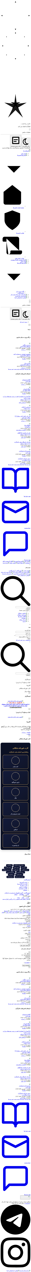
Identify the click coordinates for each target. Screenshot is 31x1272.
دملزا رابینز (23, 463)
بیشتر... (28, 734)
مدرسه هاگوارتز (24, 870)
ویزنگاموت (9, 865)
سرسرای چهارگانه (6, 870)
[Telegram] (15, 1234)
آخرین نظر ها (23, 885)
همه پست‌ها (10, 369)
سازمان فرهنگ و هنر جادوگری (22, 442)
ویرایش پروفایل (21, 615)
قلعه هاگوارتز (15, 870)
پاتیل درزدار (27, 363)
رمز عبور (28, 633)
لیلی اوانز (23, 437)
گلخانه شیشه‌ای (26, 380)
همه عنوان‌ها (27, 369)
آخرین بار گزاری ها (22, 884)
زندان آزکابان (27, 408)
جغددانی (23, 618)
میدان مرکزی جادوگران (19, 865)
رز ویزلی (23, 349)
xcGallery (27, 962)
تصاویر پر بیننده (23, 887)
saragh (28, 732)
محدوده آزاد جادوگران (24, 451)
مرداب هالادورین (26, 460)
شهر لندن (27, 381)
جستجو (28, 608)
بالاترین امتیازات (23, 888)
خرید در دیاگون (26, 345)
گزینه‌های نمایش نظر (25, 945)
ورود (29, 638)
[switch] (26, 142)
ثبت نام (18, 640)
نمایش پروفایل (22, 613)
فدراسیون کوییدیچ (10, 872)
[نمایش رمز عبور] (14, 635)
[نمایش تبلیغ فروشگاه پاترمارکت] (25, 1197)
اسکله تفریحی (26, 389)
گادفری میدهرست (21, 430)
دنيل (29, 932)
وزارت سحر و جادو (25, 399)
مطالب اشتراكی (26, 417)
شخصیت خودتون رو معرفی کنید (22, 354)
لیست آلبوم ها (23, 882)
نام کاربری (27, 630)
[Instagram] (15, 1269)
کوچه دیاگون (16, 867)
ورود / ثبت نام (23, 322)
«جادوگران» (27, 1203)
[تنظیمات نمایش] (29, 129)
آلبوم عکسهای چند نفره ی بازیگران (14, 893)
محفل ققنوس (19, 874)
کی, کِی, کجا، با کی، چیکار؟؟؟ (22, 416)
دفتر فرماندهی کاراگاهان (23, 433)
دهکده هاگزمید (26, 390)
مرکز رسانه (22, 619)
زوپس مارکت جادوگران (24, 458)
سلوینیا (24, 358)
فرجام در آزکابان (26, 407)
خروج (24, 621)
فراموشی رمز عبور (25, 640)
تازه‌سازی (28, 956)
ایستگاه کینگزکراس (25, 346)
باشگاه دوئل (27, 425)
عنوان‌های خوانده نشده (19, 369)
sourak (28, 926)
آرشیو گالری (27, 879)
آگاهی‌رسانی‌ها (22, 616)
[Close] (29, 624)
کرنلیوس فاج (22, 402)
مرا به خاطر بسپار (23, 637)
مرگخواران (27, 427)
